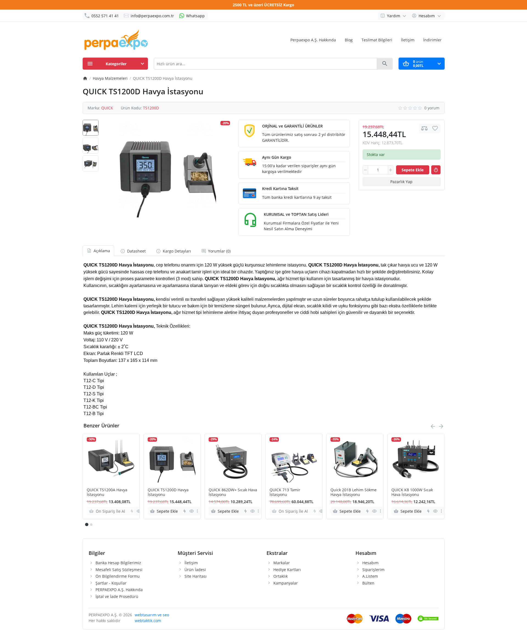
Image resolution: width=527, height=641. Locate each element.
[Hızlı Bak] (138, 511)
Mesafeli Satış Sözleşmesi (119, 569)
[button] (91, 524)
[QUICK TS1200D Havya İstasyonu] (167, 168)
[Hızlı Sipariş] (436, 170)
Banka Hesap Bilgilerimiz (118, 562)
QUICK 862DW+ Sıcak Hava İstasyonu (233, 492)
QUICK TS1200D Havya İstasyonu (168, 492)
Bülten (368, 583)
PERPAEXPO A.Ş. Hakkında (119, 589)
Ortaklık (280, 576)
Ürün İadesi (195, 569)
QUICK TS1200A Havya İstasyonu (107, 492)
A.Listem (370, 576)
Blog (349, 39)
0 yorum (431, 107)
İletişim (407, 39)
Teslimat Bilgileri (376, 39)
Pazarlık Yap (401, 181)
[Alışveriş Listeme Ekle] (435, 128)
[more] (197, 511)
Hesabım (370, 562)
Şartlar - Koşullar (111, 583)
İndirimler (432, 39)
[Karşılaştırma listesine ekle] (424, 128)
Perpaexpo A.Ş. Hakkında (313, 39)
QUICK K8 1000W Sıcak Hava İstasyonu (412, 492)
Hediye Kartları (287, 569)
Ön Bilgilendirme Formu (118, 576)
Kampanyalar (285, 583)
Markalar (281, 562)
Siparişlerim (373, 569)
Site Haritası (195, 576)
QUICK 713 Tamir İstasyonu (285, 492)
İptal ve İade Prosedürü (117, 596)
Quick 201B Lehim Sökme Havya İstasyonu (353, 492)
